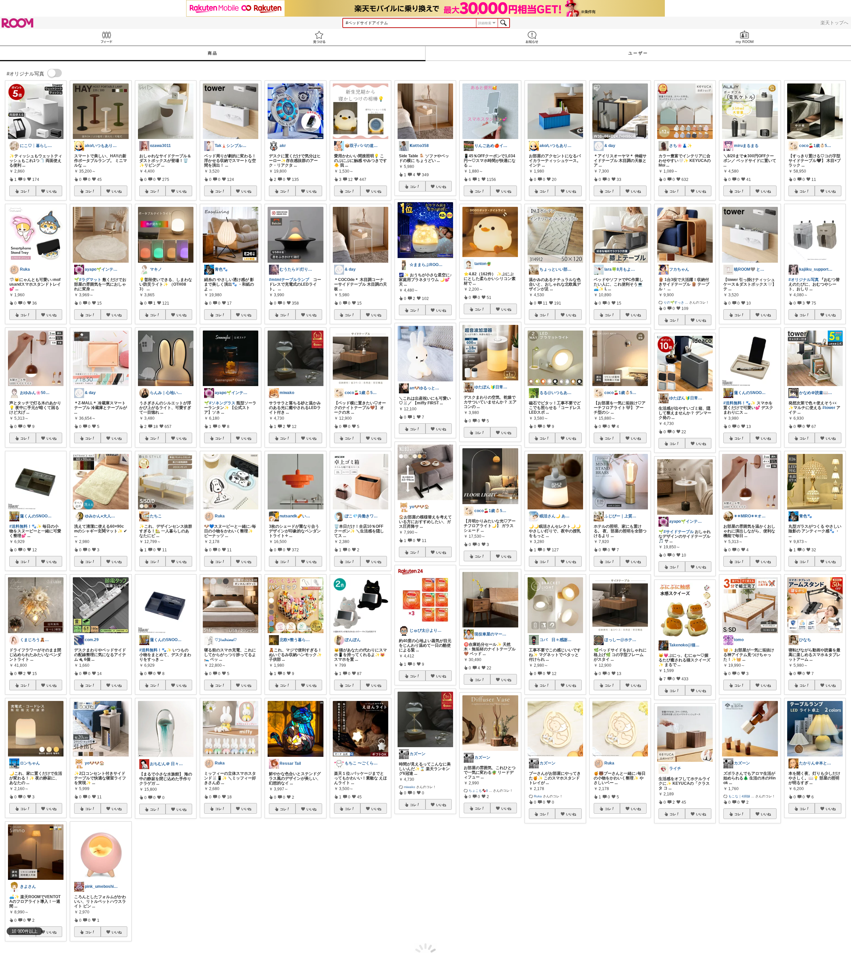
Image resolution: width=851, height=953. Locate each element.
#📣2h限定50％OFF (807, 901)
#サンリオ (278, 897)
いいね (52, 191)
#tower (828, 407)
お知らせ (532, 37)
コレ (23, 191)
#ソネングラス (222, 403)
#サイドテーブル (679, 531)
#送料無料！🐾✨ (25, 526)
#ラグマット (90, 279)
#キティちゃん (301, 897)
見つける (319, 37)
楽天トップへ (834, 22)
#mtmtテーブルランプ (289, 279)
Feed (106, 37)
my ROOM (744, 37)
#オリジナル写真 (804, 279)
